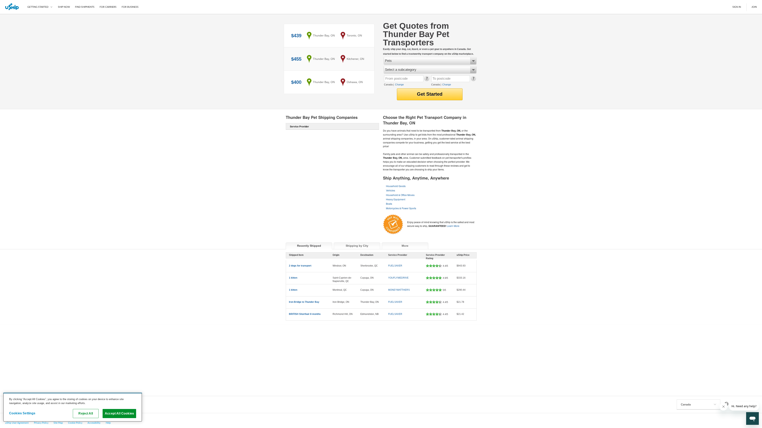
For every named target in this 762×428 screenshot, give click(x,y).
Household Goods (396, 186)
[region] (72, 407)
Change (399, 84)
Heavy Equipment (395, 199)
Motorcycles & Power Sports (401, 208)
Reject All (85, 413)
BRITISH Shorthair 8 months (305, 314)
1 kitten (293, 277)
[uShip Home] (12, 7)
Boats (389, 203)
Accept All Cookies (119, 413)
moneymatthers (399, 290)
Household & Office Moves (400, 195)
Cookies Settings (22, 413)
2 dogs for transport (300, 265)
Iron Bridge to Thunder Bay (304, 302)
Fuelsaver (395, 265)
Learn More (453, 225)
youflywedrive (398, 277)
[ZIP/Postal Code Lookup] (426, 80)
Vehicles (390, 190)
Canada (388, 84)
